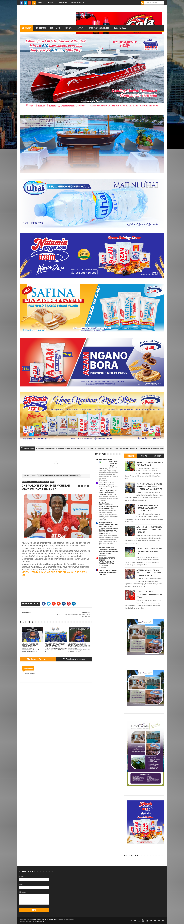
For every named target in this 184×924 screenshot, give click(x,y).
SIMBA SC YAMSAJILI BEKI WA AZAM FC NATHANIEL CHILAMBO (60, 449)
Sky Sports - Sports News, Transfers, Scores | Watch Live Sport (108, 572)
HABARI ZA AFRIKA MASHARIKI (98, 28)
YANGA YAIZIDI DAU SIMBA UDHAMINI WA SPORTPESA (107, 564)
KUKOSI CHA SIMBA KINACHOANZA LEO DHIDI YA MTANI (149, 594)
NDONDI (80, 28)
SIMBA (34, 476)
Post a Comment (30, 673)
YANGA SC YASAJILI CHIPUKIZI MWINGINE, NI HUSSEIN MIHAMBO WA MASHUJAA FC (149, 486)
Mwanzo (41, 3)
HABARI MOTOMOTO (28, 481)
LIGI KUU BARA (41, 28)
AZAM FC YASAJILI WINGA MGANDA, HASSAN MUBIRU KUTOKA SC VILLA (148, 572)
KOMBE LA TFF (55, 28)
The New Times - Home (107, 548)
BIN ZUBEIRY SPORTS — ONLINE (44, 919)
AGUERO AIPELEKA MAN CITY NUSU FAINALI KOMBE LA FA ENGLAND (149, 529)
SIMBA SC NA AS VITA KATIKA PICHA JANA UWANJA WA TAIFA (149, 551)
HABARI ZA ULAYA (120, 28)
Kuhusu (51, 3)
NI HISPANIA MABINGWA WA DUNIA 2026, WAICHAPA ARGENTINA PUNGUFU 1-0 (118, 449)
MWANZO (28, 28)
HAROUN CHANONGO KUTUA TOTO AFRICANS (149, 463)
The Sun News (104, 503)
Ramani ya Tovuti (77, 3)
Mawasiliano (62, 3)
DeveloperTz (39, 921)
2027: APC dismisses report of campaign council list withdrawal (108, 507)
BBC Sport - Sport (105, 459)
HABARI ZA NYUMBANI (42, 481)
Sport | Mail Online (105, 522)
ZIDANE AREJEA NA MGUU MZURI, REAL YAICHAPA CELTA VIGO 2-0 (147, 508)
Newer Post (26, 612)
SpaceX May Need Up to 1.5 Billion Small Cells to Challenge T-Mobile (109, 492)
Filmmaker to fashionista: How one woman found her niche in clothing (108, 551)
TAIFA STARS (69, 28)
